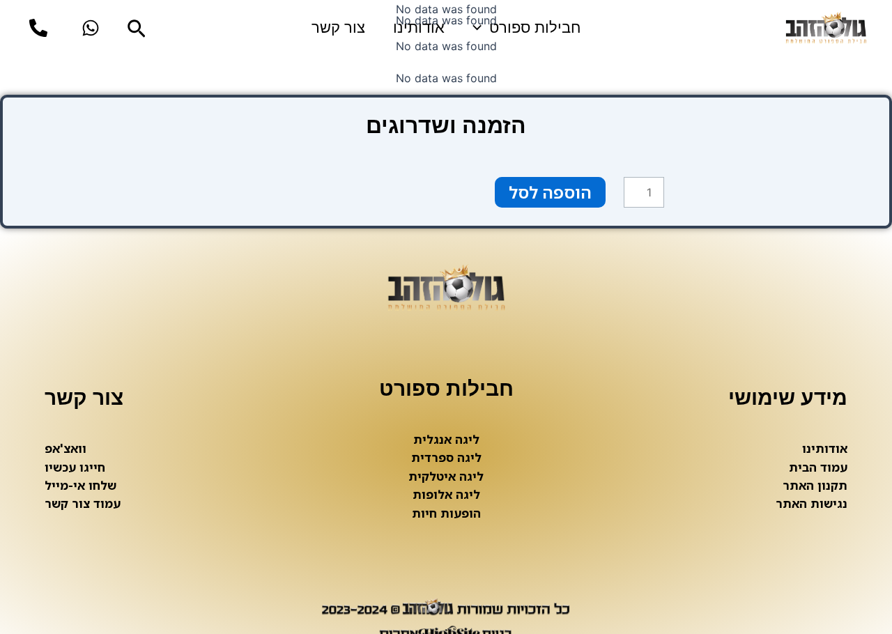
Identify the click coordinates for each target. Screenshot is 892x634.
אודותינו (419, 27)
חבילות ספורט (534, 27)
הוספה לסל (550, 191)
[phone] (38, 28)
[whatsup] (91, 28)
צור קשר (338, 27)
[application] (480, 27)
